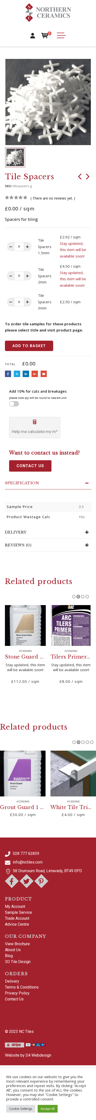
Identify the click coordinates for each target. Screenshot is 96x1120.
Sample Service (18, 912)
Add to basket (29, 345)
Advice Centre (17, 924)
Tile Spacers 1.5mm (44, 246)
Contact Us (14, 999)
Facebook (8, 374)
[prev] (79, 177)
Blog (9, 955)
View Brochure (17, 944)
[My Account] (32, 35)
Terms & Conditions (22, 987)
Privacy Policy (17, 993)
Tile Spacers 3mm (44, 301)
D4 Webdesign (38, 1055)
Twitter (17, 374)
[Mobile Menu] (61, 35)
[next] (87, 177)
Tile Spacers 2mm (44, 275)
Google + (35, 374)
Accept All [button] (48, 1108)
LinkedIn (26, 374)
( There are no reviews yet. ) (53, 198)
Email (44, 374)
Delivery (12, 981)
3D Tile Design (18, 961)
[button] (74, 597)
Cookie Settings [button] (20, 1108)
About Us (13, 949)
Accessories (25, 651)
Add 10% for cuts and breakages (38, 394)
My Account (15, 906)
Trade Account (17, 918)
